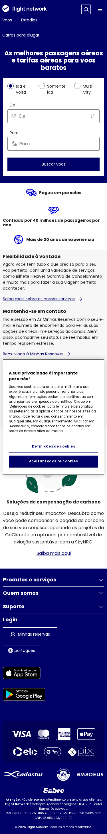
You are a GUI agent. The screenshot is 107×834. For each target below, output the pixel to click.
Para (14, 133)
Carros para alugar (20, 35)
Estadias (29, 20)
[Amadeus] (90, 774)
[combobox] (53, 116)
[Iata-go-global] (63, 774)
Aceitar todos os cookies (53, 461)
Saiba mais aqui (54, 553)
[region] (53, 417)
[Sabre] (53, 790)
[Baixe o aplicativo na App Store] (24, 674)
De (12, 105)
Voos (7, 20)
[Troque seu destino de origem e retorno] (92, 116)
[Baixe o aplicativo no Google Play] (24, 695)
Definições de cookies (53, 446)
